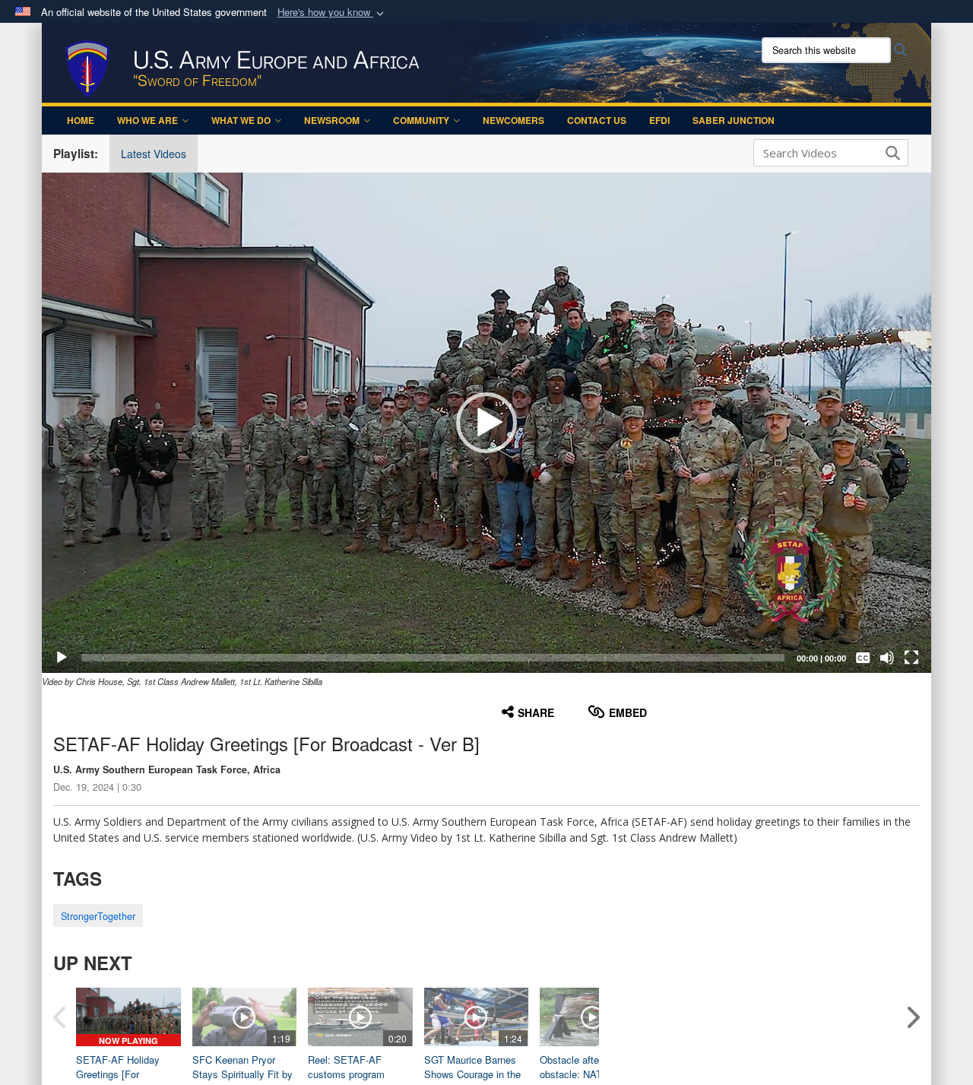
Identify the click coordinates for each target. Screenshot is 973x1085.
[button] (332, 13)
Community (421, 120)
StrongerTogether (98, 916)
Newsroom (332, 120)
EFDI (659, 120)
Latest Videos (153, 153)
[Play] (61, 657)
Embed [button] (628, 712)
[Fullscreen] (911, 657)
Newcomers (513, 120)
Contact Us (596, 120)
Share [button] (536, 712)
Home (80, 120)
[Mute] (887, 657)
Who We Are (147, 120)
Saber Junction (734, 120)
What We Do (241, 120)
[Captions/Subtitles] (862, 657)
